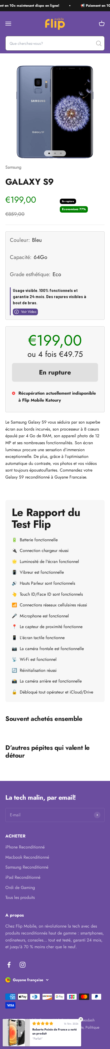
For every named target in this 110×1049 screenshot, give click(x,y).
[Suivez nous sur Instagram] (22, 964)
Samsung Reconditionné (26, 867)
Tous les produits (20, 897)
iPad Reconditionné (22, 877)
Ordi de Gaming (20, 887)
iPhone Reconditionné (25, 847)
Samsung (13, 167)
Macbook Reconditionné (27, 857)
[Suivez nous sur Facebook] (9, 964)
